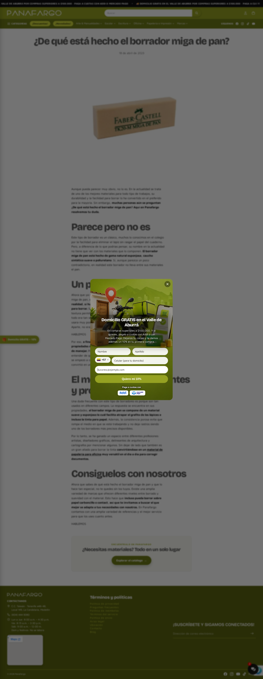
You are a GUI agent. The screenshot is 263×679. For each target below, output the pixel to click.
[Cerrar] (167, 284)
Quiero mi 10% (131, 378)
